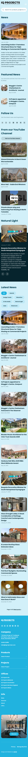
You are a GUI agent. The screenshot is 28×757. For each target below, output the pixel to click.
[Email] (2, 122)
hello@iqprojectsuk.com (8, 645)
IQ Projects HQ (5, 677)
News (2, 698)
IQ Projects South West (7, 682)
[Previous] (3, 274)
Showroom (14, 306)
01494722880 (5, 642)
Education (19, 297)
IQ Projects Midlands (7, 680)
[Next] (7, 274)
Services (3, 700)
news (4, 306)
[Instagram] (6, 122)
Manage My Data (22, 747)
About (3, 703)
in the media (6, 301)
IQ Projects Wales (6, 688)
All (4, 293)
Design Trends (7, 297)
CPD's (2, 706)
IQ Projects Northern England (9, 685)
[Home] (11, 4)
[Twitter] (24, 122)
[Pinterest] (9, 122)
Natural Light (19, 301)
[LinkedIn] (13, 122)
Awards (12, 293)
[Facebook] (20, 122)
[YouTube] (17, 122)
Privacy (13, 747)
